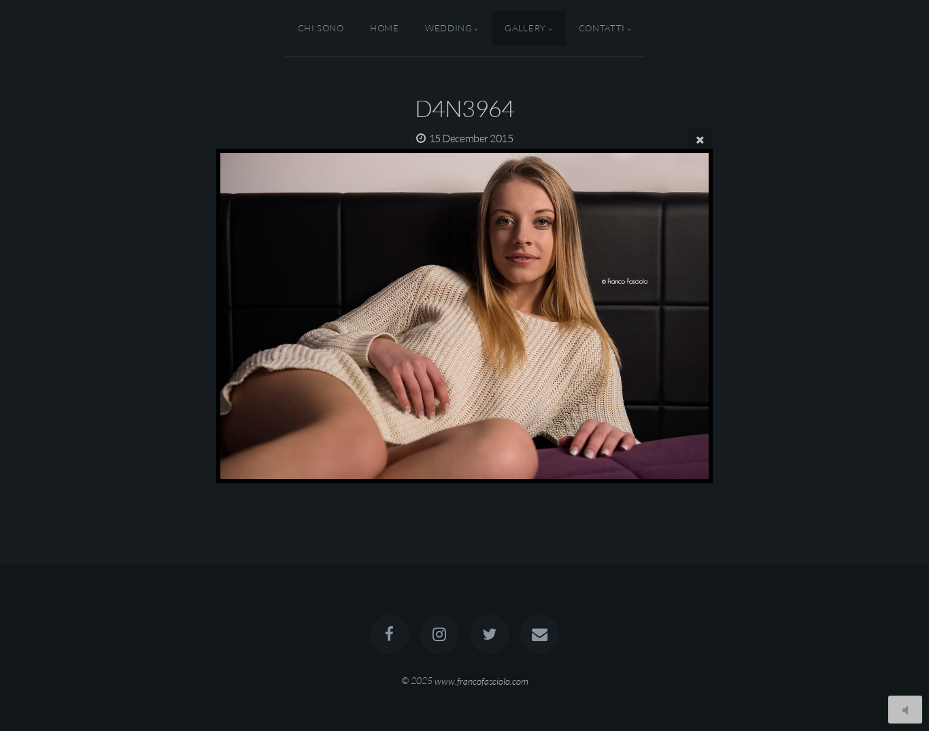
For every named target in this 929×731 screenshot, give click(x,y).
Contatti (602, 27)
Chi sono (321, 27)
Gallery (525, 27)
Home (384, 27)
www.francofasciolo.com (481, 680)
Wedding (448, 27)
